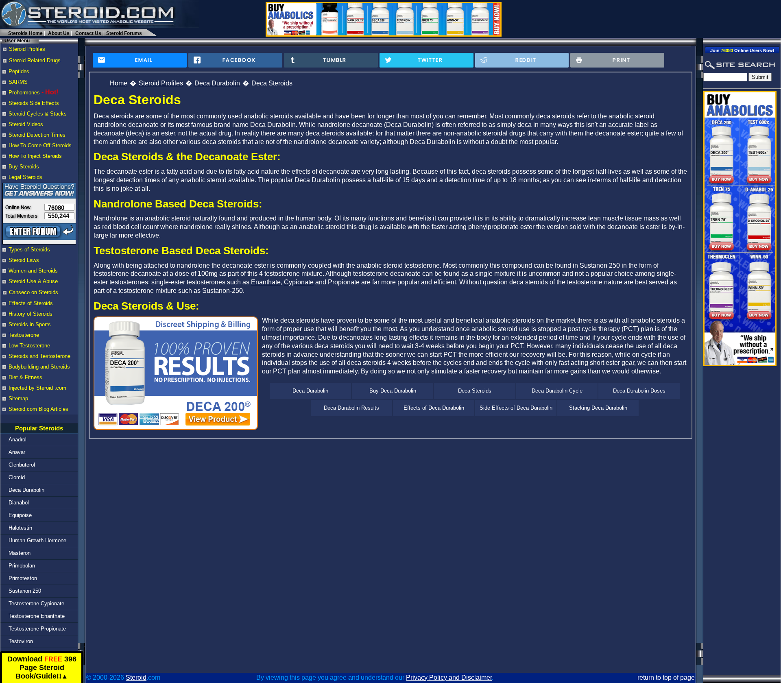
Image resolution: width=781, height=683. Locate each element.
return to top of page (666, 677)
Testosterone (24, 335)
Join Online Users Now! (742, 50)
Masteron (20, 553)
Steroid (136, 677)
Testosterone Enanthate (37, 616)
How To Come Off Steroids (40, 145)
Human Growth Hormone (37, 540)
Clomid (17, 477)
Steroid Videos (26, 124)
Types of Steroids (29, 250)
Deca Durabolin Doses (639, 391)
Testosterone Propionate (37, 629)
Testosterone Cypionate (36, 603)
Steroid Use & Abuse (33, 281)
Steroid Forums (124, 33)
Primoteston (23, 578)
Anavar (17, 452)
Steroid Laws (24, 260)
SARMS (18, 82)
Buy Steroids (24, 167)
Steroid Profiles (161, 83)
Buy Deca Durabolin (392, 391)
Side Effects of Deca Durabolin (516, 408)
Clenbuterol (22, 465)
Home (118, 83)
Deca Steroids (474, 391)
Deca (101, 116)
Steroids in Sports (30, 324)
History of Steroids (30, 314)
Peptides (19, 71)
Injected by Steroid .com (37, 388)
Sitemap (18, 398)
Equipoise (20, 515)
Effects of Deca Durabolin (434, 408)
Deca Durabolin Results (351, 408)
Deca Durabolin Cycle (557, 391)
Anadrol (17, 439)
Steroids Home (25, 33)
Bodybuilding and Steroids (39, 367)
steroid (644, 116)
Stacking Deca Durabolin (598, 408)
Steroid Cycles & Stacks (38, 114)
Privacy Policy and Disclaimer (449, 677)
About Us (59, 33)
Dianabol (19, 503)
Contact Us (88, 33)
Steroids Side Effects (34, 103)
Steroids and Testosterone (39, 356)
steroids (122, 116)
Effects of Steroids (31, 303)
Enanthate (266, 282)
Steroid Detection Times (37, 135)
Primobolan (22, 566)
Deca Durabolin (26, 490)
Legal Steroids (25, 177)
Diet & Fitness (25, 377)
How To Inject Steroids (35, 156)
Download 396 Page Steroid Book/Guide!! (41, 668)
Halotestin (20, 528)
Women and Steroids (33, 271)
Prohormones (24, 92)
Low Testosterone (29, 346)
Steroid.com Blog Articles (38, 409)
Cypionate (299, 282)
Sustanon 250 (25, 591)
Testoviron (21, 641)
